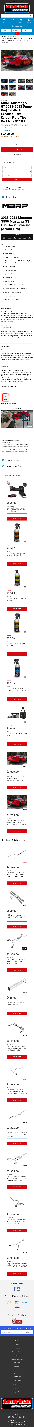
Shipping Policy (17, 1392)
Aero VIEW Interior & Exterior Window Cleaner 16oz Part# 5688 (16, 689)
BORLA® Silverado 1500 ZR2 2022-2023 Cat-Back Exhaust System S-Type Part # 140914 (15, 874)
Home (4, 36)
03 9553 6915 (18, 1)
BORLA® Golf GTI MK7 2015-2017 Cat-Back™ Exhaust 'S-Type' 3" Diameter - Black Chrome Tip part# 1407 (17, 1092)
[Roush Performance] (25, 905)
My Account (17, 1344)
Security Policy (17, 1388)
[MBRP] (25, 766)
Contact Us (17, 1374)
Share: (3, 131)
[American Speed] (17, 8)
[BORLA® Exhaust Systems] (25, 862)
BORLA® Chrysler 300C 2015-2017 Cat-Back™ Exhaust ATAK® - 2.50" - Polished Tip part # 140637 (17, 1178)
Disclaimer (17, 1356)
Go (17, 33)
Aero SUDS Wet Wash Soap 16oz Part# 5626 (16, 599)
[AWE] (24, 949)
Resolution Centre (17, 1352)
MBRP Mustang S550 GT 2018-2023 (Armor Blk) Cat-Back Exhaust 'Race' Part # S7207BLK (16, 822)
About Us (17, 1366)
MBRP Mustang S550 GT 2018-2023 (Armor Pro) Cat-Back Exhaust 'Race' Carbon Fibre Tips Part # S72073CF (17, 40)
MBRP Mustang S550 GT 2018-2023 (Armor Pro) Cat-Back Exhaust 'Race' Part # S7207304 (16, 779)
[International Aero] (25, 541)
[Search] (31, 16)
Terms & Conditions (17, 1360)
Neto (23, 1424)
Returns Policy (17, 1384)
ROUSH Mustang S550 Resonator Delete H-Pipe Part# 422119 (17, 917)
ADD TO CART (17, 149)
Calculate (17, 179)
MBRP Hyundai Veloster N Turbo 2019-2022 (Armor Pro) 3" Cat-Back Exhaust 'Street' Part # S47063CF (16, 1223)
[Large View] (4, 81)
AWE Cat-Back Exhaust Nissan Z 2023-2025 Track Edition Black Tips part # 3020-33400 (17, 961)
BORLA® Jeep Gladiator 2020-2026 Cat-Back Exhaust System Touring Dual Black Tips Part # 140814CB (17, 1265)
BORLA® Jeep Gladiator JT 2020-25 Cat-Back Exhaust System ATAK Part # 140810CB (17, 1135)
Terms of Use (17, 1396)
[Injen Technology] (25, 497)
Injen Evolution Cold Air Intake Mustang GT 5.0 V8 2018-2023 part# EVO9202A (16, 510)
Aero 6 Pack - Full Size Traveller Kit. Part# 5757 (17, 734)
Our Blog (17, 1370)
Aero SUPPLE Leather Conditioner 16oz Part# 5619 (16, 644)
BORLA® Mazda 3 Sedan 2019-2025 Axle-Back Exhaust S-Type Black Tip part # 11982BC (16, 1048)
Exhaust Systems (12, 36)
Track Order (17, 1348)
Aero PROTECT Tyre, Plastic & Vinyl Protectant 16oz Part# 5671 (17, 554)
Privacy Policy (17, 1380)
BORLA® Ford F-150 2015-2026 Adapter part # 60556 (16, 1004)
